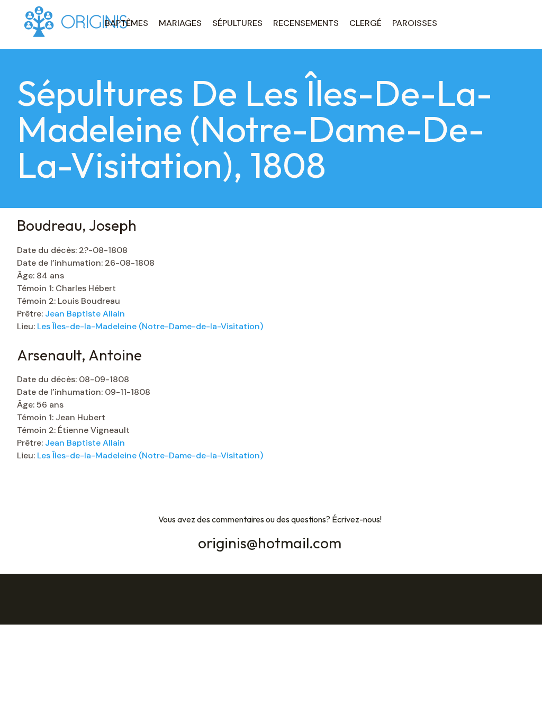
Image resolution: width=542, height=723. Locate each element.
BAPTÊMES (126, 23)
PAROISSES (414, 23)
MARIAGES (180, 23)
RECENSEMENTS (306, 23)
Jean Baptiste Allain (85, 313)
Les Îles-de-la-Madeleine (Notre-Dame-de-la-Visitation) (150, 326)
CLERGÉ (365, 23)
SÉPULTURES (237, 23)
